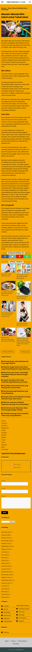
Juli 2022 (4, 586)
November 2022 (6, 574)
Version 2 (4, 425)
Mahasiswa (7, 615)
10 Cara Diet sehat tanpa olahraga (22, 297)
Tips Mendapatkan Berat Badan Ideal (22, 324)
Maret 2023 (5, 563)
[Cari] (30, 2)
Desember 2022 (6, 572)
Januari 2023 (5, 569)
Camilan (6, 606)
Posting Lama (25, 351)
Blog (2, 447)
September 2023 (6, 546)
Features (4, 445)
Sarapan (21, 621)
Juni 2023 (4, 555)
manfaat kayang (24, 609)
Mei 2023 (4, 557)
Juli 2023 (4, 552)
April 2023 (4, 560)
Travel (3, 430)
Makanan (7, 618)
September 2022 (6, 580)
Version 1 (4, 423)
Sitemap (6, 632)
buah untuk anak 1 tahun (15, 64)
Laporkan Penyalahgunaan (13, 453)
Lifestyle (4, 433)
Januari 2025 (5, 535)
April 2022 (4, 594)
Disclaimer (16, 644)
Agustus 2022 (5, 583)
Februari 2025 (5, 532)
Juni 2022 (4, 589)
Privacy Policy (22, 641)
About (7, 641)
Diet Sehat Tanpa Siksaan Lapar (6, 274)
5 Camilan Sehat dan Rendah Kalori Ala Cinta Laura (7, 293)
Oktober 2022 (5, 577)
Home (3, 421)
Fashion (3, 435)
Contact (13, 641)
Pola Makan (22, 618)
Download (4, 449)
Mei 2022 (4, 591)
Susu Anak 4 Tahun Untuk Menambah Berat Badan (22, 276)
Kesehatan (7, 612)
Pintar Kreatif (17, 467)
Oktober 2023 (5, 543)
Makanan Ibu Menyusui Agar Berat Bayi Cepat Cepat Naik (8, 339)
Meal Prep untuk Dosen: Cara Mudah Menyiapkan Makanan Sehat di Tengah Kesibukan (14, 374)
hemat (6, 609)
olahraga (21, 615)
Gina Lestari (17, 464)
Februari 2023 (5, 566)
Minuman (22, 612)
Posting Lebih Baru (7, 351)
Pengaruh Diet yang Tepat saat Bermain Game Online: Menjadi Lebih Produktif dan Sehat (23, 342)
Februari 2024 (5, 538)
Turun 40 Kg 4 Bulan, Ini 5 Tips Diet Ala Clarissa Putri (7, 314)
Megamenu (5, 428)
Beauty (3, 437)
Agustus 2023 (5, 549)
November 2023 (6, 541)
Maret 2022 (5, 597)
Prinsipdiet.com (16, 2)
